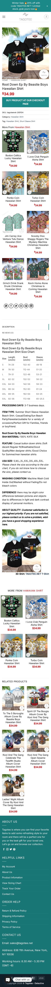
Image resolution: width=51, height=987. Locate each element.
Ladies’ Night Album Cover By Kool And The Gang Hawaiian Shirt (13, 804)
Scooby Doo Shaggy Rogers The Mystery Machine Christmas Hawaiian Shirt (37, 242)
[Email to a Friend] (21, 306)
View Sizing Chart (11, 883)
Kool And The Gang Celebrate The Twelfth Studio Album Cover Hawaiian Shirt (13, 760)
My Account (8, 866)
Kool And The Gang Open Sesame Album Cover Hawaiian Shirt (37, 759)
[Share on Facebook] (11, 306)
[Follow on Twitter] (11, 849)
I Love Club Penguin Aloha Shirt (38, 158)
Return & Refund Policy (14, 910)
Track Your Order (11, 888)
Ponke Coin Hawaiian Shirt (13, 199)
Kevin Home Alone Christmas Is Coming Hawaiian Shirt (38, 287)
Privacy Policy (9, 921)
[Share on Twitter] (16, 306)
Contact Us (8, 894)
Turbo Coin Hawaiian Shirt (38, 199)
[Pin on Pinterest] (26, 306)
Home (5, 80)
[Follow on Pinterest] (14, 849)
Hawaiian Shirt (18, 80)
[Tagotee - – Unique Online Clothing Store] (25, 17)
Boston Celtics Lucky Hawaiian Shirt (13, 158)
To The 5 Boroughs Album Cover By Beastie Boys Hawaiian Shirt (13, 718)
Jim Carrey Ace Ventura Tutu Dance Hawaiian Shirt (13, 239)
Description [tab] (8, 327)
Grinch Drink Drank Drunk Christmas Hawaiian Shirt (13, 286)
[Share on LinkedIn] (31, 306)
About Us (7, 872)
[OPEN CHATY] (8, 979)
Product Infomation (12, 877)
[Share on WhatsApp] (6, 306)
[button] (4, 16)
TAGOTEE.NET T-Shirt (37, 573)
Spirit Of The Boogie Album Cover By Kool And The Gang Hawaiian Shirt (38, 716)
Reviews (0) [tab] (8, 333)
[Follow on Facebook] (4, 849)
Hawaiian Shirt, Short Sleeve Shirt (20, 121)
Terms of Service (11, 927)
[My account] (46, 17)
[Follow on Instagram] (7, 849)
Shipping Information (13, 916)
